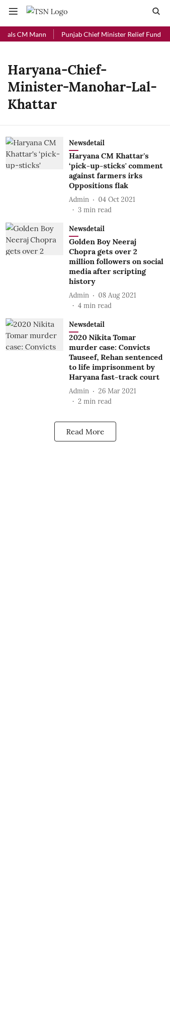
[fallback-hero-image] (37, 176)
